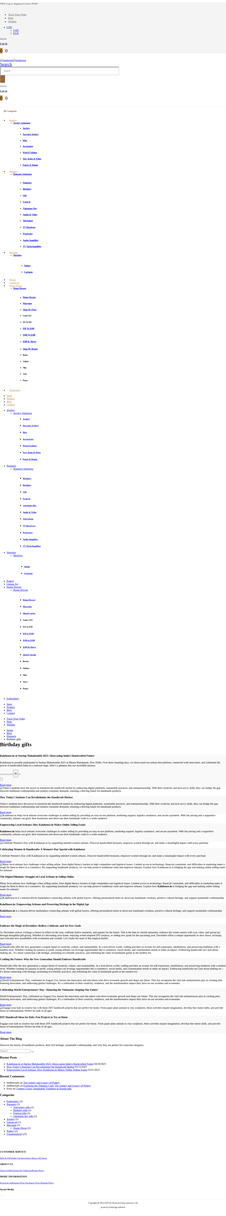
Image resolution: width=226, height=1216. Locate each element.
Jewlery (13, 120)
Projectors (28, 234)
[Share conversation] (19, 774)
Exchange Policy (33, 1183)
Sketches (13, 252)
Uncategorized (14, 1134)
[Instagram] (4, 1196)
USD (9, 27)
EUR (16, 33)
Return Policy (38, 1170)
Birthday (27, 189)
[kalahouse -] (13, 60)
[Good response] (4, 774)
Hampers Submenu (22, 174)
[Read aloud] (9, 774)
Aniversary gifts (21, 1107)
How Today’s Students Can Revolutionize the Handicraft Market (40, 1066)
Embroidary (15, 390)
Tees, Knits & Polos (32, 159)
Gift (25, 195)
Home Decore (15, 286)
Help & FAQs (6, 1158)
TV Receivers (29, 227)
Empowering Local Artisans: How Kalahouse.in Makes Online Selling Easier (47, 1069)
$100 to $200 (29, 335)
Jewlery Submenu (21, 123)
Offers (11, 1170)
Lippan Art (12, 584)
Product (11, 398)
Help (10, 18)
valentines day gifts (23, 1116)
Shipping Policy (18, 1183)
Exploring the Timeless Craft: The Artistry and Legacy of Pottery (57, 1085)
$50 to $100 (28, 328)
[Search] (2, 79)
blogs (2, 1183)
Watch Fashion (30, 152)
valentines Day (30, 208)
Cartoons (28, 272)
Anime (27, 265)
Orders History (31, 1158)
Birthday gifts (20, 1110)
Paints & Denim (30, 165)
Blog (9, 401)
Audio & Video (30, 214)
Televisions (28, 221)
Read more (5, 785)
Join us (8, 1183)
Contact (11, 404)
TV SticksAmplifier (32, 246)
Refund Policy (47, 1183)
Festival (26, 202)
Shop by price (29, 309)
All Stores (42, 1158)
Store (9, 395)
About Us (4, 1170)
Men (25, 140)
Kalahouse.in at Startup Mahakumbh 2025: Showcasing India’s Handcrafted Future (50, 1063)
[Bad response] (6, 774)
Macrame (27, 303)
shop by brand (30, 349)
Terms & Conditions (23, 1170)
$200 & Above (29, 341)
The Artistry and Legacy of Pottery (41, 1082)
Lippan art (12, 1122)
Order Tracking (18, 1158)
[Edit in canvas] (12, 774)
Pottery (10, 581)
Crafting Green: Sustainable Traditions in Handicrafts (43, 1088)
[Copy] (1, 774)
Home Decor (20, 1128)
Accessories (28, 146)
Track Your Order (17, 14)
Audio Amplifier (30, 240)
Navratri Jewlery (31, 134)
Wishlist (12, 21)
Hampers (13, 171)
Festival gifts (19, 1113)
